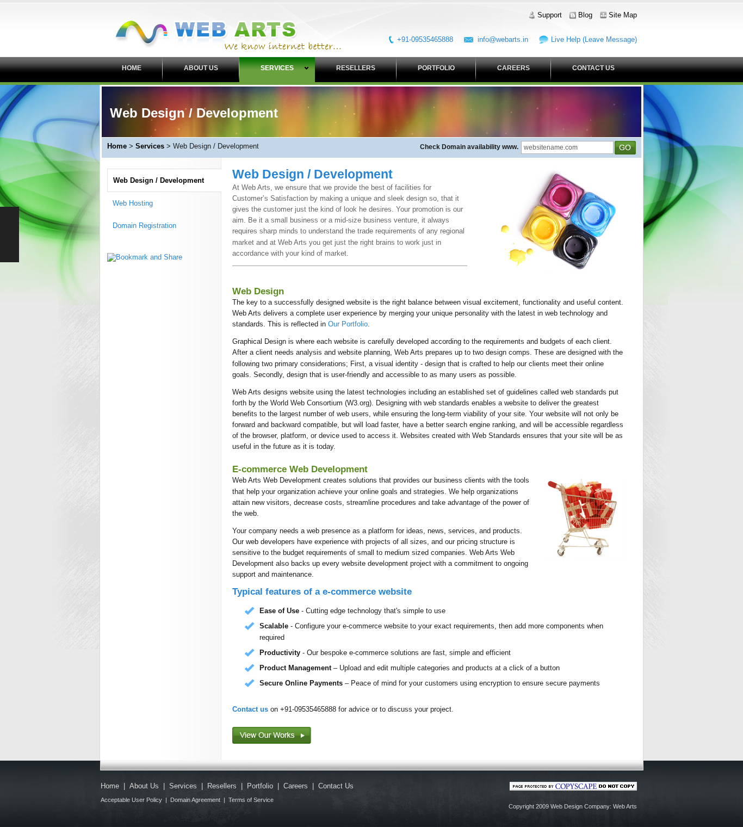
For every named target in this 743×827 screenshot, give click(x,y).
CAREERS (513, 68)
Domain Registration (144, 225)
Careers (295, 786)
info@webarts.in (503, 39)
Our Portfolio (348, 324)
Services (149, 146)
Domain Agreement (195, 800)
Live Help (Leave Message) (594, 39)
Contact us (250, 709)
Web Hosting (133, 203)
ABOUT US (201, 68)
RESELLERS (355, 68)
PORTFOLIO (436, 68)
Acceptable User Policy (131, 800)
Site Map (623, 15)
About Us (144, 786)
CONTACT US (593, 68)
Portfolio (260, 786)
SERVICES (277, 68)
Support (549, 15)
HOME (131, 68)
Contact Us (336, 786)
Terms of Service (251, 800)
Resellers (222, 786)
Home (117, 146)
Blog (585, 15)
